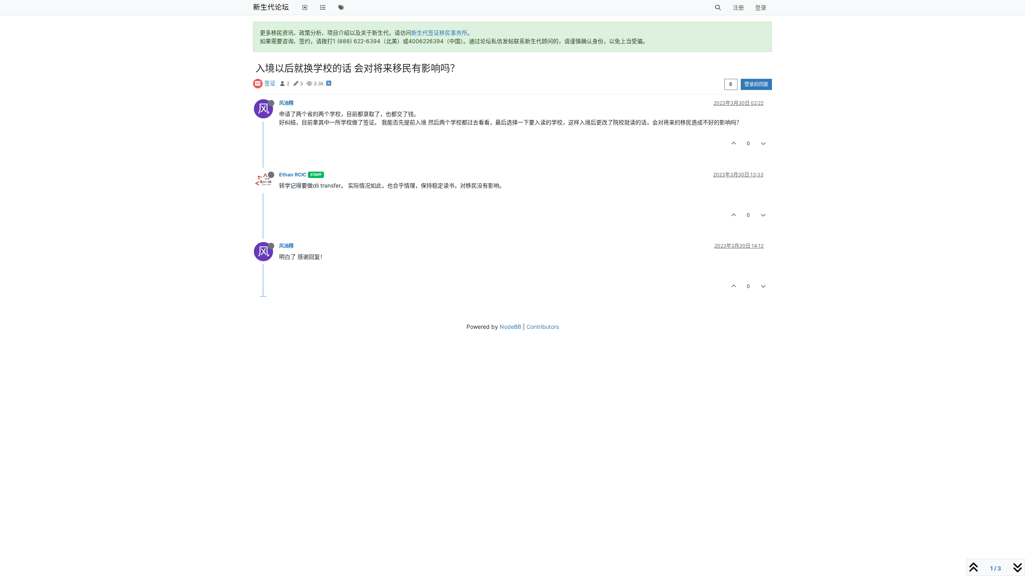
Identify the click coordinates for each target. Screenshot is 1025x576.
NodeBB (510, 326)
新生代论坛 (271, 7)
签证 (269, 83)
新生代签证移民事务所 (439, 32)
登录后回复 (756, 84)
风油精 (286, 103)
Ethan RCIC (292, 175)
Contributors (543, 326)
